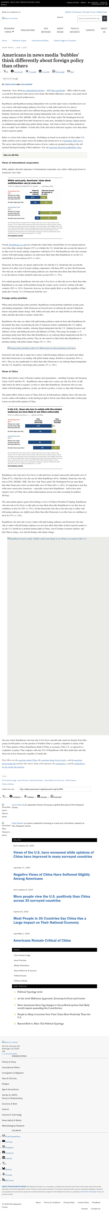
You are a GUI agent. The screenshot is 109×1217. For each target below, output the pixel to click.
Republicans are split (18, 244)
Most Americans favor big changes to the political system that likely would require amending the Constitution (53, 1007)
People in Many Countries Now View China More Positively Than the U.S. (53, 1016)
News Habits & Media (11, 1120)
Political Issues (70, 780)
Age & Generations (10, 1089)
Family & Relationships (12, 1098)
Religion (5, 1083)
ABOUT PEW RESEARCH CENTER (14, 1186)
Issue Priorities (23, 780)
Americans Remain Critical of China (42, 940)
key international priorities (34, 90)
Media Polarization (36, 780)
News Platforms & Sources (54, 780)
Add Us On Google (10, 78)
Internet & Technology (12, 1114)
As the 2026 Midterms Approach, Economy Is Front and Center (51, 998)
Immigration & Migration (13, 1072)
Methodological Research (13, 1125)
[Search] (104, 18)
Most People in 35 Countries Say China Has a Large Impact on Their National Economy (49, 920)
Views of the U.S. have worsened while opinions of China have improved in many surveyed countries (53, 854)
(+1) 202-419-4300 (9, 1054)
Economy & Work (9, 1103)
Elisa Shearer (26, 84)
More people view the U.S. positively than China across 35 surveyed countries (51, 898)
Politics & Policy (9, 1061)
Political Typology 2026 (29, 991)
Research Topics (9, 30)
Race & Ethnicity (9, 1078)
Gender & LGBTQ (9, 1095)
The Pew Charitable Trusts (91, 1192)
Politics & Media (8, 784)
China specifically (57, 90)
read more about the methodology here (65, 147)
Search (60, 17)
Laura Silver (10, 84)
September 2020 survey (73, 140)
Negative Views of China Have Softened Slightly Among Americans (51, 876)
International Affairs (11, 1067)
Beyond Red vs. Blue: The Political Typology (40, 1023)
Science (5, 1109)
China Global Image (9, 780)
